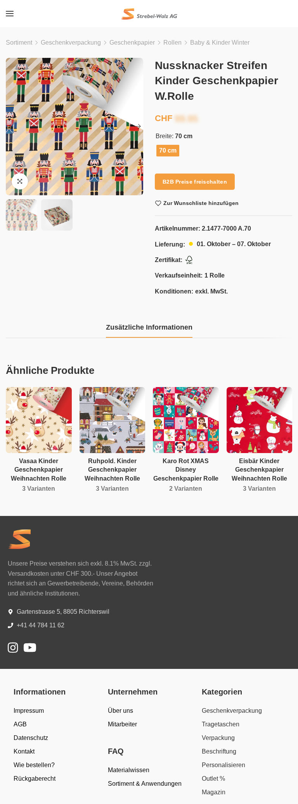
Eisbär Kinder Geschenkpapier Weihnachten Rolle (259, 470)
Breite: (164, 136)
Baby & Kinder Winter (219, 42)
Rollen (172, 42)
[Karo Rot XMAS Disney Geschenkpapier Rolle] (186, 420)
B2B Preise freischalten (195, 182)
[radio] (167, 150)
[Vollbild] (20, 181)
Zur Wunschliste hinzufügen (201, 203)
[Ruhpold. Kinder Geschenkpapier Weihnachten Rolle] (113, 420)
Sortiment (19, 42)
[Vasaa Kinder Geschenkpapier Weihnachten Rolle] (39, 420)
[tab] (149, 328)
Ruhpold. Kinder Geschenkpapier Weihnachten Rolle (112, 470)
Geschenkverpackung (71, 42)
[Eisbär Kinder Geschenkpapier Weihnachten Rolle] (260, 420)
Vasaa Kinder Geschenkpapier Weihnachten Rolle (38, 470)
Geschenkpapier (132, 42)
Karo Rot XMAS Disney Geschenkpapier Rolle (185, 470)
